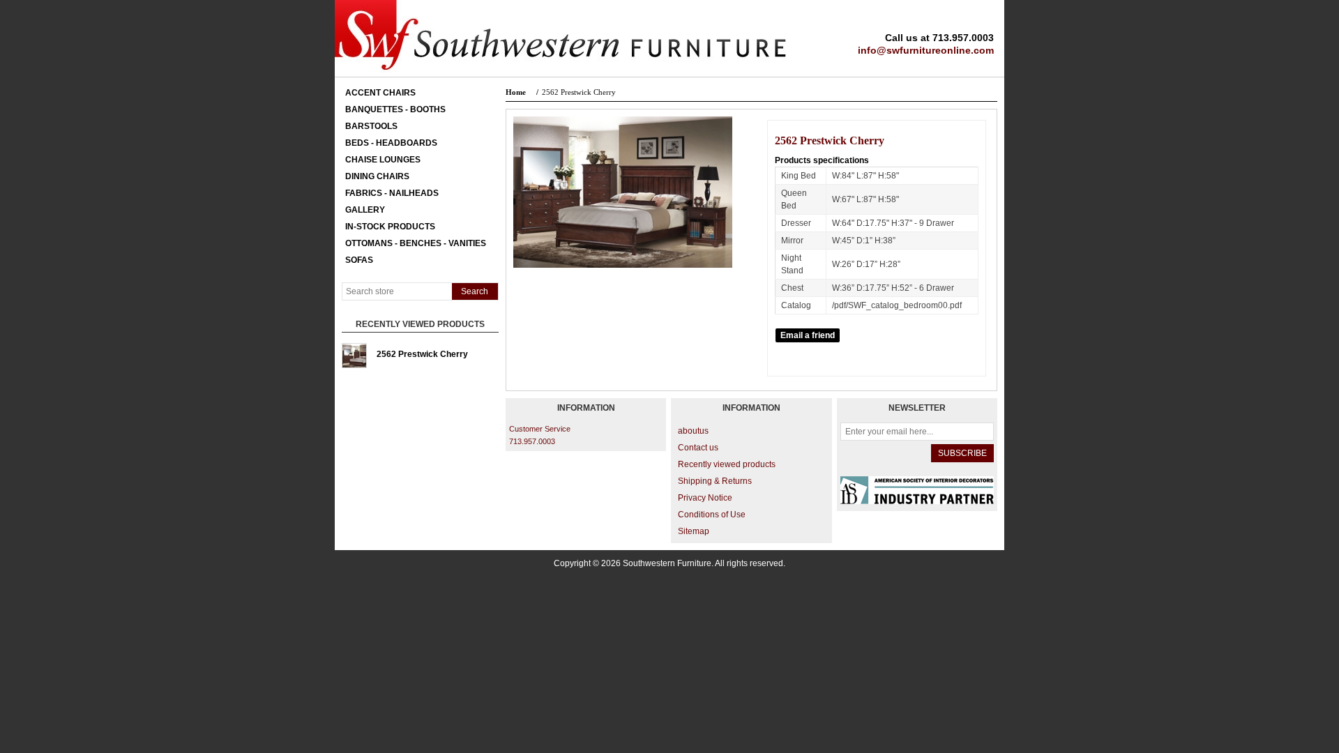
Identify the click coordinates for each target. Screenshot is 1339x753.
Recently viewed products (727, 464)
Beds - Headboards (391, 143)
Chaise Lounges (383, 160)
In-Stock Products (390, 226)
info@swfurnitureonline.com (926, 50)
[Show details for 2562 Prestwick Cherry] (354, 355)
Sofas (359, 260)
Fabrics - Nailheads (392, 193)
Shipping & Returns (715, 481)
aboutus (693, 431)
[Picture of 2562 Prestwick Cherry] (622, 265)
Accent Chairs (380, 93)
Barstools (371, 126)
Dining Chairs (377, 176)
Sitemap (693, 531)
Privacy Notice (705, 498)
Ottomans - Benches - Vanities (415, 243)
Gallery (365, 210)
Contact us (698, 447)
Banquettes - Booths (395, 109)
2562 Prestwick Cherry (422, 354)
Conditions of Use (712, 514)
